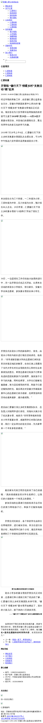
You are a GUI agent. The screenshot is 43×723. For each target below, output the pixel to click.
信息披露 (8, 29)
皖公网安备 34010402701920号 (13, 718)
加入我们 (8, 53)
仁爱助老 (13, 25)
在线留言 (8, 661)
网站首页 (8, 6)
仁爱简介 (13, 11)
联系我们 (8, 663)
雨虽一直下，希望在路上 (22, 640)
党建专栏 (8, 46)
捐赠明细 (13, 36)
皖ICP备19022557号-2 (15, 716)
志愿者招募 (14, 57)
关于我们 (8, 656)
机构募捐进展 (15, 43)
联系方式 (13, 55)
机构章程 (13, 13)
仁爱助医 (13, 27)
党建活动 (13, 50)
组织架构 (13, 15)
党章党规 (13, 48)
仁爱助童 (13, 22)
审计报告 (13, 32)
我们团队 (13, 18)
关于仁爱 (8, 8)
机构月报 (13, 41)
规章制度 (13, 39)
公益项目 (8, 20)
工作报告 (13, 34)
